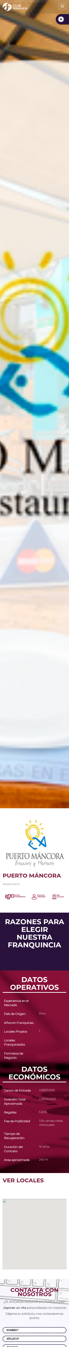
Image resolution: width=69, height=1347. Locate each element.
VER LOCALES (23, 1180)
